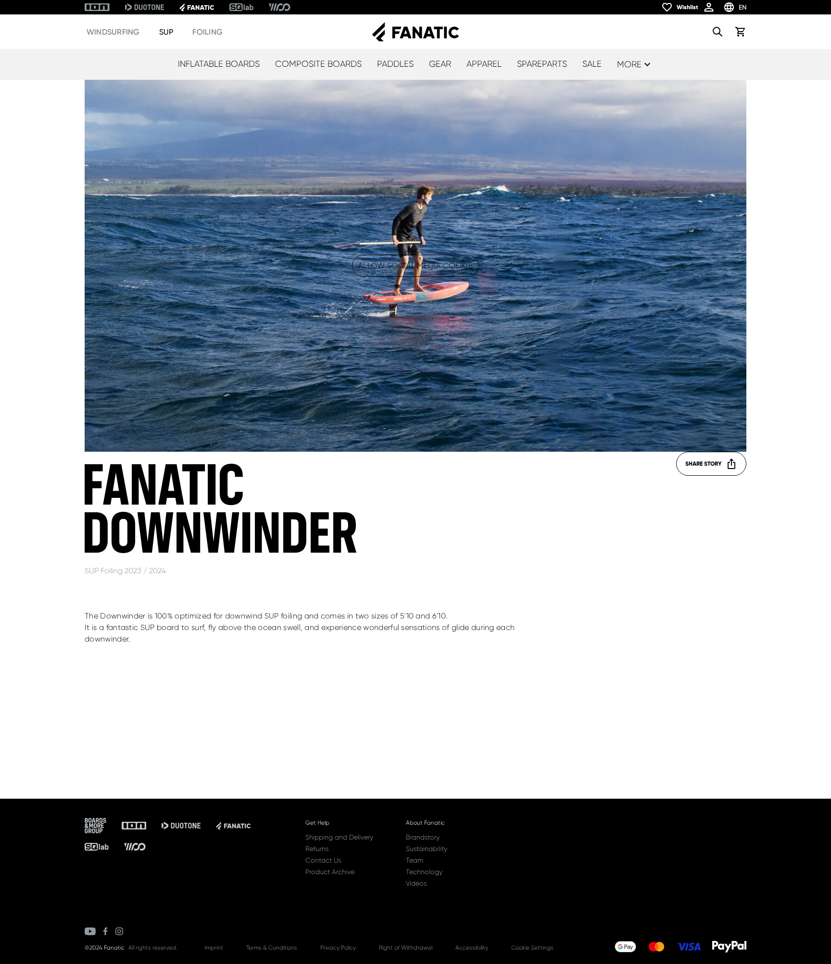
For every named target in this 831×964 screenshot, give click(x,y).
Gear (440, 64)
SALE (592, 64)
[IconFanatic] (196, 7)
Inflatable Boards (219, 64)
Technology (424, 872)
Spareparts (542, 64)
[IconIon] (97, 7)
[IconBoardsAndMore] (95, 825)
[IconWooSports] (279, 7)
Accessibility (471, 947)
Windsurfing (113, 32)
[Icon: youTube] (90, 931)
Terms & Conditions (271, 947)
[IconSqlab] (241, 7)
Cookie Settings (532, 947)
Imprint (213, 947)
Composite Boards (318, 64)
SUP (166, 32)
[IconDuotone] (144, 7)
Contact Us (323, 860)
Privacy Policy (338, 947)
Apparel (484, 64)
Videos (416, 883)
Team (414, 860)
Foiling (207, 32)
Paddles (395, 64)
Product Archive (329, 872)
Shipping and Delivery (339, 837)
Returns (316, 849)
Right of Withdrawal (405, 947)
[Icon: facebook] (105, 931)
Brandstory (423, 837)
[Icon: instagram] (119, 931)
